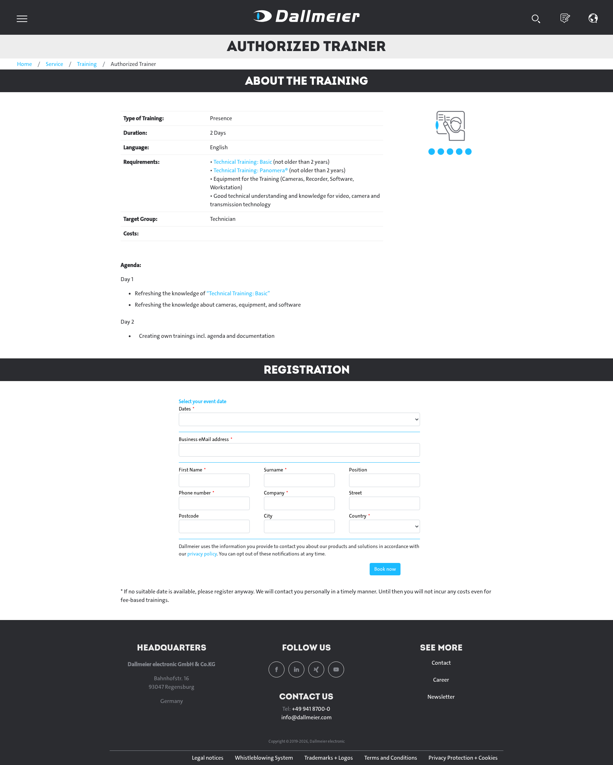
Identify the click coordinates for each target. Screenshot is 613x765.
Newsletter (441, 696)
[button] (593, 17)
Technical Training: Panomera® (251, 170)
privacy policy (202, 554)
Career (441, 679)
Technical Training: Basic (243, 162)
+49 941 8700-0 (311, 709)
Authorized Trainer (306, 46)
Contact (441, 662)
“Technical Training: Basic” (238, 293)
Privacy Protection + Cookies (463, 757)
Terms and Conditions (390, 757)
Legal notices (207, 757)
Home (24, 64)
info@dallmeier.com (306, 717)
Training (87, 64)
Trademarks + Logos (328, 757)
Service (54, 64)
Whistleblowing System (264, 757)
